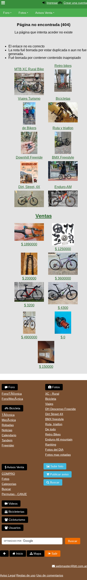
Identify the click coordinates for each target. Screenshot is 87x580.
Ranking (50, 444)
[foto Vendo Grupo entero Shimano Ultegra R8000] (63, 235)
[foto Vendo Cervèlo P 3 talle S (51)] (29, 292)
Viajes (49, 404)
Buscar (6, 489)
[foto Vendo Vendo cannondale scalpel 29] (63, 294)
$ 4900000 (29, 337)
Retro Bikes (53, 434)
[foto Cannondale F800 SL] (63, 81)
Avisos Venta (43, 12)
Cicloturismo (16, 519)
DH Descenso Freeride (60, 409)
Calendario (9, 435)
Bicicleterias (16, 511)
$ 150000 (46, 366)
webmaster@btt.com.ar (71, 566)
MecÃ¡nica (9, 420)
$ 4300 (63, 308)
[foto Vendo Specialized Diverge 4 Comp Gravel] (63, 265)
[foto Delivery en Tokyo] (63, 172)
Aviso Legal (7, 575)
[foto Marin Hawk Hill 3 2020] (63, 200)
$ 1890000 (29, 244)
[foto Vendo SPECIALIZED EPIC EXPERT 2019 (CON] (29, 323)
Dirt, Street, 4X (29, 187)
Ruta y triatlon (63, 128)
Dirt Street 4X (54, 414)
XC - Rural (52, 393)
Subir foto (56, 466)
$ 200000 (29, 278)
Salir (54, 553)
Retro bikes (63, 66)
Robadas (8, 425)
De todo (50, 429)
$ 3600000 (63, 278)
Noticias (7, 430)
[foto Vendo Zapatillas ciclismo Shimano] (46, 353)
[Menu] (3, 3)
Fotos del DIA (54, 449)
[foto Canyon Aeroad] (63, 144)
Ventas (43, 216)
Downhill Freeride (29, 157)
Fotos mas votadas (58, 454)
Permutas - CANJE (14, 494)
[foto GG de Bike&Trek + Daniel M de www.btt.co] (29, 114)
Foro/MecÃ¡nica (12, 398)
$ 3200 (29, 305)
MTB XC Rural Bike (29, 69)
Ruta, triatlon (53, 424)
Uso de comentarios (49, 575)
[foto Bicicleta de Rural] (29, 85)
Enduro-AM (63, 187)
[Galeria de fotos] (29, 65)
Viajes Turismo (29, 98)
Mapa (37, 553)
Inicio (19, 553)
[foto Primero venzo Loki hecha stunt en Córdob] (29, 200)
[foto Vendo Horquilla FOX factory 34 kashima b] (29, 232)
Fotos (22, 12)
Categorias (9, 484)
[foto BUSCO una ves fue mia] (63, 113)
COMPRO (8, 473)
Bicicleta (14, 408)
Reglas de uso (25, 575)
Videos (13, 503)
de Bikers (29, 128)
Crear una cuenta (75, 2)
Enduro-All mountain (58, 439)
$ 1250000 (63, 249)
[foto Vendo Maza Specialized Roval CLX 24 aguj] (63, 323)
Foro (6, 12)
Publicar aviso (59, 474)
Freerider (8, 445)
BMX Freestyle (63, 157)
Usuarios (14, 527)
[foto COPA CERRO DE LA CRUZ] (29, 173)
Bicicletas (63, 98)
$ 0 (63, 337)
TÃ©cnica (8, 415)
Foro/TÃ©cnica (12, 393)
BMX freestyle (54, 419)
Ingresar (52, 2)
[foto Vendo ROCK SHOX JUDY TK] (29, 265)
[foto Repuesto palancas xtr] (29, 144)
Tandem (7, 440)
